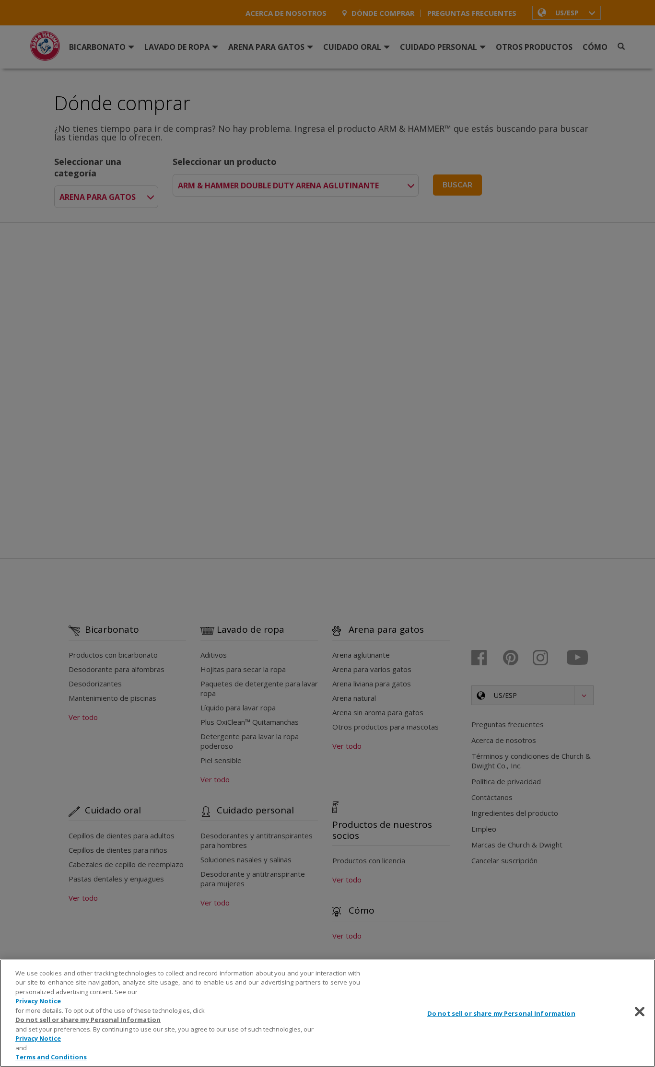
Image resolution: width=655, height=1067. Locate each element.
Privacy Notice (38, 1001)
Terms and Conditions (51, 1057)
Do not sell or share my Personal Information (501, 1013)
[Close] (639, 1011)
